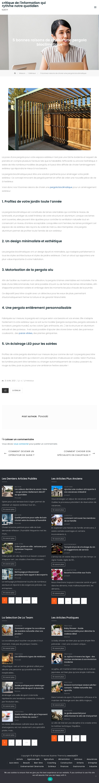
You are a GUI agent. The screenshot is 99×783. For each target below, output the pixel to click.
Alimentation (70, 570)
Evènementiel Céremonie (32, 766)
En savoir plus (8, 509)
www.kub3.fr (72, 755)
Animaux (18, 626)
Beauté (26, 762)
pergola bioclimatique (61, 187)
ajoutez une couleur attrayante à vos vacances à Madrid (80, 490)
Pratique (19, 654)
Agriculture (49, 759)
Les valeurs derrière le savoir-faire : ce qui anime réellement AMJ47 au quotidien (31, 492)
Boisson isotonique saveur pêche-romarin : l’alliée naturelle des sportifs (80, 688)
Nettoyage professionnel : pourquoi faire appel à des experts (31, 573)
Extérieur (16, 390)
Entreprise (92, 762)
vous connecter (21, 443)
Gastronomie (70, 544)
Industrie (19, 712)
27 (76, 738)
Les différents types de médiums (30, 656)
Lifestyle (68, 515)
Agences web (33, 759)
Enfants (80, 762)
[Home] (15, 73)
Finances (64, 766)
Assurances (92, 759)
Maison (18, 487)
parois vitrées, (26, 333)
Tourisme (68, 487)
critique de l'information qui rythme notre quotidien (24, 4)
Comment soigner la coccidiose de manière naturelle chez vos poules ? (30, 631)
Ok (50, 779)
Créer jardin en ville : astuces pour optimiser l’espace (31, 547)
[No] (95, 776)
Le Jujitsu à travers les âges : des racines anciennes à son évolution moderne (80, 659)
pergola (30, 381)
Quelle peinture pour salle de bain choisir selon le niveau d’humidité (31, 519)
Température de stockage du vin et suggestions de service (79, 548)
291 (26, 600)
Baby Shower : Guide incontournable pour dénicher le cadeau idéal (79, 631)
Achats (19, 759)
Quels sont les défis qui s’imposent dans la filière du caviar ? (31, 715)
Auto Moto (14, 762)
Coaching (51, 762)
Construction (66, 762)
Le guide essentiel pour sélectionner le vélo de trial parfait (80, 714)
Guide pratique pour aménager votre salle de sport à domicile (29, 686)
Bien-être (19, 544)
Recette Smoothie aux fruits (77, 572)
